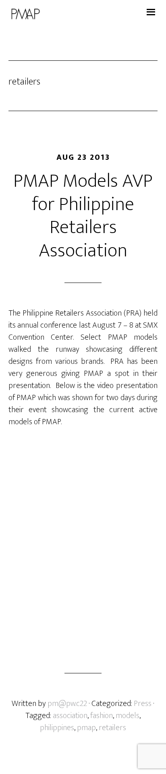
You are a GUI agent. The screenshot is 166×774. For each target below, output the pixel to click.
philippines (57, 728)
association (70, 715)
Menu (150, 10)
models (127, 715)
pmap (86, 728)
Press (142, 703)
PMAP (83, 14)
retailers (112, 728)
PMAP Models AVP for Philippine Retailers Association (83, 216)
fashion (101, 715)
